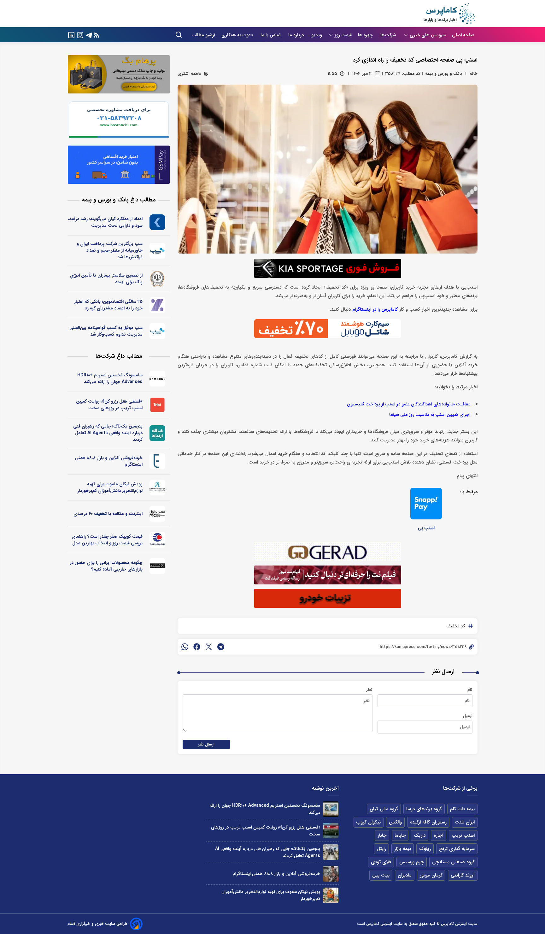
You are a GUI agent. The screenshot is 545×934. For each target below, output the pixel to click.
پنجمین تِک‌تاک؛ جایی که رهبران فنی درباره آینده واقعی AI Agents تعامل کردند (108, 433)
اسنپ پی (426, 527)
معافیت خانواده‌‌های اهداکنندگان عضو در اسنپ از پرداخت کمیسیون (408, 404)
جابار (382, 835)
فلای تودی (381, 862)
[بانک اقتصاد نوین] (157, 305)
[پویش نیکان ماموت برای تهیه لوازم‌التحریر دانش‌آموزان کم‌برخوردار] (331, 895)
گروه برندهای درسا (424, 809)
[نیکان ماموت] (157, 487)
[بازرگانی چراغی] (157, 566)
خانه (474, 73)
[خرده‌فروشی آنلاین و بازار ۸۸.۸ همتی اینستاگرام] (331, 873)
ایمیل (467, 715)
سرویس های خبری (428, 35)
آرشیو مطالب (203, 35)
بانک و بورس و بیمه (443, 73)
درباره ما (296, 35)
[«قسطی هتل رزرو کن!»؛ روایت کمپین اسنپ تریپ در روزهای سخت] (331, 831)
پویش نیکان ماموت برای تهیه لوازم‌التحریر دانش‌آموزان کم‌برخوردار (110, 487)
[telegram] (220, 647)
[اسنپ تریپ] (157, 405)
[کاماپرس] (449, 13)
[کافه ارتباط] (157, 433)
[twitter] (208, 647)
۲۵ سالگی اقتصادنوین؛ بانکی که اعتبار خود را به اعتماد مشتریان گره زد (108, 305)
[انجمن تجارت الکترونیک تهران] (157, 461)
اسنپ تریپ (463, 835)
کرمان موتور (431, 875)
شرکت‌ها (388, 35)
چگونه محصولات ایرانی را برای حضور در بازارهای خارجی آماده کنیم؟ (106, 566)
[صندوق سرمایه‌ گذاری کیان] (157, 222)
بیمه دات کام (462, 809)
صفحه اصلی (463, 35)
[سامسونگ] (157, 378)
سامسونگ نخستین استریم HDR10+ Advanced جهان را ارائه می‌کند (110, 378)
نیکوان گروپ (368, 822)
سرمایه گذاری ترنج (457, 849)
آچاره (438, 835)
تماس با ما (271, 35)
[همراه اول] (157, 514)
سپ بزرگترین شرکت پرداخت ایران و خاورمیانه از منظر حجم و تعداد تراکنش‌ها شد (110, 250)
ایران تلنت (465, 822)
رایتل (381, 849)
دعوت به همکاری (237, 35)
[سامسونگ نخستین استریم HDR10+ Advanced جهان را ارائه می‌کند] (331, 809)
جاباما (400, 835)
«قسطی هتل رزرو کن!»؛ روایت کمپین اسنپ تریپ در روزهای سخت (109, 404)
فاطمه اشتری (189, 73)
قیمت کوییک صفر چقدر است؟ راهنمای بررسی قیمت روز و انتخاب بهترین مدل (107, 540)
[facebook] (196, 647)
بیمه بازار (402, 849)
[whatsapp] (184, 647)
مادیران (405, 875)
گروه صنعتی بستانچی (453, 862)
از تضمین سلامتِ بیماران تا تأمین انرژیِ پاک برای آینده (106, 278)
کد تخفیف (455, 626)
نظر (369, 689)
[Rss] (96, 35)
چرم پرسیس (411, 862)
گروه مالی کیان (384, 809)
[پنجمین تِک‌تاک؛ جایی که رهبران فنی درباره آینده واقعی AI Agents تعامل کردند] (331, 852)
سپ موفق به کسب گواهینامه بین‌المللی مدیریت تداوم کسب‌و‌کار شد (106, 331)
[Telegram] (89, 35)
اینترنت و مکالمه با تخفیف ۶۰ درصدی (108, 513)
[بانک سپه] (157, 279)
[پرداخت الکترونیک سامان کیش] (157, 251)
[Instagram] (80, 35)
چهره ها (366, 35)
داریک (419, 835)
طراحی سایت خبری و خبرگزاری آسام (97, 923)
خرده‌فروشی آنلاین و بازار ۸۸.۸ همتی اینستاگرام (109, 461)
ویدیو (316, 35)
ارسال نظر (206, 744)
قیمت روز (343, 35)
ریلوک (425, 849)
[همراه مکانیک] (157, 540)
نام (469, 689)
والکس (395, 822)
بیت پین (381, 875)
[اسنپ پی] (426, 503)
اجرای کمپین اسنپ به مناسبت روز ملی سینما (429, 414)
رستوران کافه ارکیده (428, 822)
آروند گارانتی (463, 875)
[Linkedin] (71, 35)
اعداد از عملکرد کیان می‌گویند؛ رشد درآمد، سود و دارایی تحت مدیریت (105, 222)
